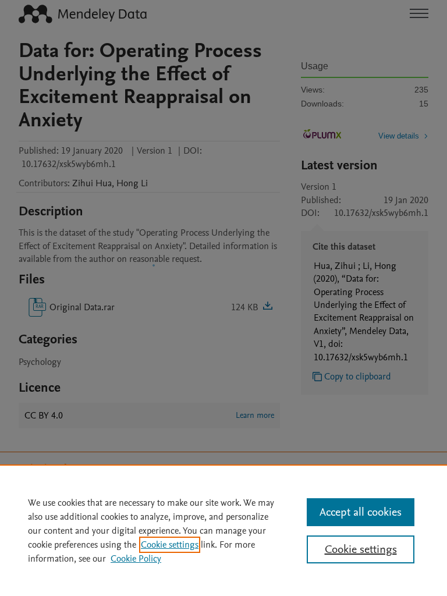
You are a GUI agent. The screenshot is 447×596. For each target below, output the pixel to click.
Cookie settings (169, 544)
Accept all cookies (361, 512)
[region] (223, 530)
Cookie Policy (136, 558)
